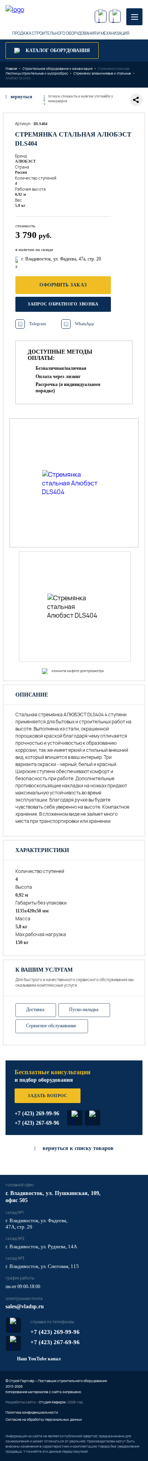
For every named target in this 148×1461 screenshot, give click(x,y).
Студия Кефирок (52, 1402)
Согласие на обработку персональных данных (44, 1419)
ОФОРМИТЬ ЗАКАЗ (63, 285)
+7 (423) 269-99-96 (37, 1113)
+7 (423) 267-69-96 (37, 1123)
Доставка (35, 1009)
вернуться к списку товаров (78, 1148)
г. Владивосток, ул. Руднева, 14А (41, 1246)
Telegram (37, 324)
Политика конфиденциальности (32, 1412)
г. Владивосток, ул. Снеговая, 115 (42, 1266)
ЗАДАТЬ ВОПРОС (47, 1095)
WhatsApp (84, 324)
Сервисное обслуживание (51, 1025)
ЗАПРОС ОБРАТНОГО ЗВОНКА (63, 304)
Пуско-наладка (83, 1009)
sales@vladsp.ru (25, 1306)
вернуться (21, 96)
